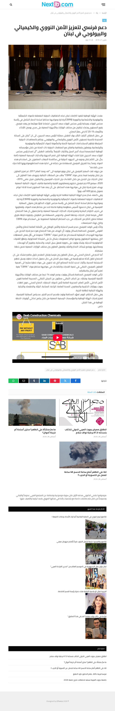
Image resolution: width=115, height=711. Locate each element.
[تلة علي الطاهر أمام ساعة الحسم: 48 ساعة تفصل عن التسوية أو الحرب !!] (83, 455)
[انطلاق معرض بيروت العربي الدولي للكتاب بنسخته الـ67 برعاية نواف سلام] (83, 412)
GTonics (60, 701)
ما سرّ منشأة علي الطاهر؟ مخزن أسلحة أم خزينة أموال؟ (35, 431)
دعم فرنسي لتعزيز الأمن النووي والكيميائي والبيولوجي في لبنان (70, 369)
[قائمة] (103, 4)
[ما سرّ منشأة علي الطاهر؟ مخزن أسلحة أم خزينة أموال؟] (32, 412)
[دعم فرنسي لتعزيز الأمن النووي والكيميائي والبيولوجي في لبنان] (57, 77)
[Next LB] (57, 4)
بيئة (104, 20)
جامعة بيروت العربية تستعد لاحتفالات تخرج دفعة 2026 (85, 680)
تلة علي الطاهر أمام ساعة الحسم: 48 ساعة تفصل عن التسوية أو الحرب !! (85, 474)
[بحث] (11, 4)
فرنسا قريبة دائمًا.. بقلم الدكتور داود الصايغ (89, 674)
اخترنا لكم (101, 369)
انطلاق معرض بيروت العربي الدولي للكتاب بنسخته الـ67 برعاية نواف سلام (86, 431)
